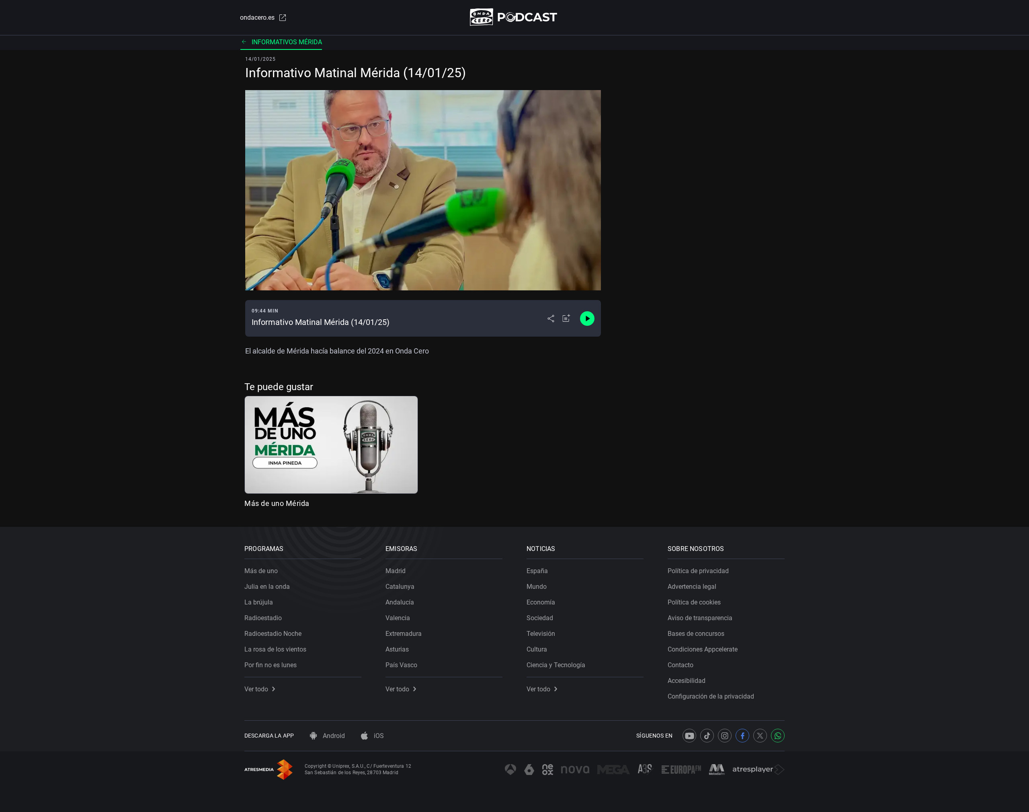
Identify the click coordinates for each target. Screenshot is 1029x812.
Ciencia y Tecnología (556, 665)
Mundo (537, 586)
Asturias (397, 649)
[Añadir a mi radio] (566, 318)
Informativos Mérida (287, 42)
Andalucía (399, 602)
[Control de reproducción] (587, 318)
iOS (378, 736)
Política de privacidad (698, 571)
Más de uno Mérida (277, 503)
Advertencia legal (692, 586)
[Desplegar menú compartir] (551, 318)
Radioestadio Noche (272, 633)
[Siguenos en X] (760, 735)
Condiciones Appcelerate (703, 649)
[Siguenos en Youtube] (689, 735)
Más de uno (261, 571)
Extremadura (403, 633)
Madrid (395, 571)
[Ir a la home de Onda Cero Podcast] (514, 17)
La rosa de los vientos (275, 649)
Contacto (680, 665)
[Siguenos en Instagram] (725, 735)
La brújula (258, 602)
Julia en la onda (267, 586)
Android (333, 736)
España (537, 571)
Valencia (397, 618)
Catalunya (399, 586)
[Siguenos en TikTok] (707, 735)
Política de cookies (694, 602)
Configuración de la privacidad (711, 696)
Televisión (541, 633)
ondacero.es (257, 17)
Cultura (537, 649)
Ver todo (256, 689)
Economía (541, 602)
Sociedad (540, 618)
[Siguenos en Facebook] (742, 735)
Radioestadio (263, 618)
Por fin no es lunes (270, 665)
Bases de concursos (696, 633)
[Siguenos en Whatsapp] (778, 735)
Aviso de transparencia (700, 618)
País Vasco (401, 665)
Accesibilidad (686, 681)
